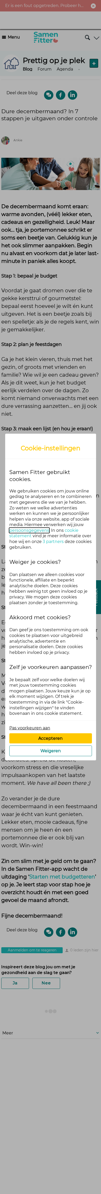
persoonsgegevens (29, 530)
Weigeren (50, 750)
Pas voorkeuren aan (29, 727)
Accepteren (50, 738)
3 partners (53, 541)
